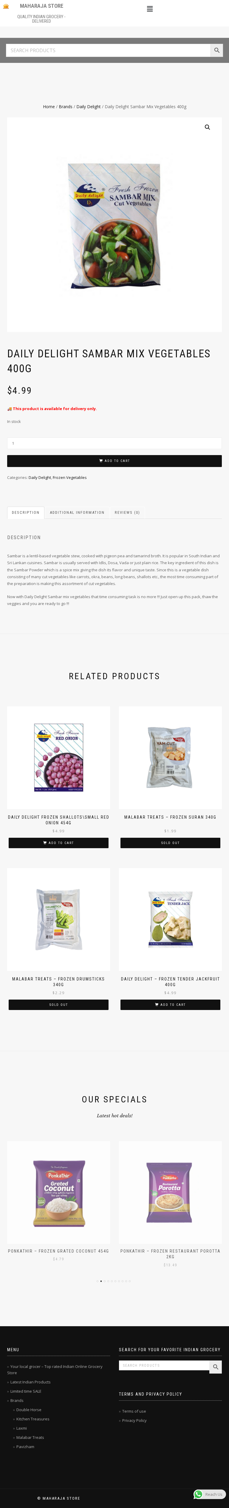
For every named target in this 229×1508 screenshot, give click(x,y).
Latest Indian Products (30, 1382)
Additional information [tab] (77, 512)
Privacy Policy (134, 1420)
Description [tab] (26, 512)
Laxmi (21, 1428)
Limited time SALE (25, 1391)
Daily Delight (88, 106)
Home (49, 106)
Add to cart (117, 461)
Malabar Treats (30, 1437)
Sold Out (170, 843)
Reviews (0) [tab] (127, 512)
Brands (65, 106)
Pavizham (25, 1446)
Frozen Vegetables (70, 477)
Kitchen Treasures (32, 1419)
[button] (149, 8)
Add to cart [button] (61, 843)
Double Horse (28, 1409)
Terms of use (134, 1411)
